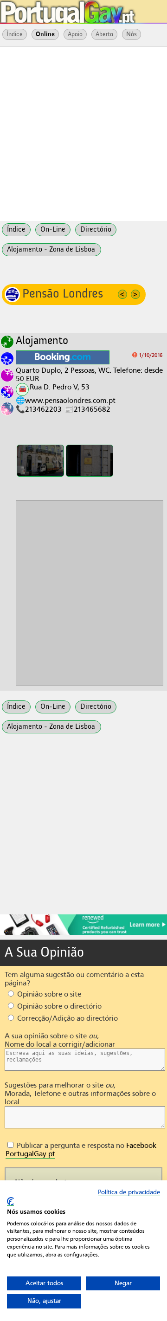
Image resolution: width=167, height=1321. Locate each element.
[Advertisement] (83, 132)
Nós (131, 34)
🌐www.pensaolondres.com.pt (66, 400)
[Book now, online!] (62, 357)
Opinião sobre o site (48, 994)
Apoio (75, 34)
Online (45, 34)
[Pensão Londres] (40, 461)
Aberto (104, 34)
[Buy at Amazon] (83, 933)
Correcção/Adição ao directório (66, 1018)
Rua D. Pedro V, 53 (60, 387)
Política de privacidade (129, 1192)
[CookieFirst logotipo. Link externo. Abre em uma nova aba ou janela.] (10, 1201)
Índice (14, 34)
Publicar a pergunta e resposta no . (81, 1149)
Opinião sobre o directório (58, 1006)
